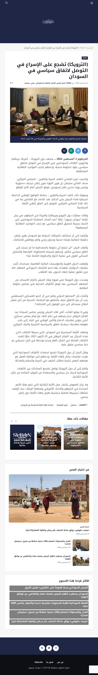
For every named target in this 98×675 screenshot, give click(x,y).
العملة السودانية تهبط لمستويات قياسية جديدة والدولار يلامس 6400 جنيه (49, 604)
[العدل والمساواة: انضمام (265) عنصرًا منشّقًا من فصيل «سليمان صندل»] (81, 545)
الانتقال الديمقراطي (43, 83)
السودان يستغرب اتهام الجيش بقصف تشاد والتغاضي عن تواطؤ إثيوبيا (42, 557)
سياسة (27, 83)
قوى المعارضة (62, 405)
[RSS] (42, 648)
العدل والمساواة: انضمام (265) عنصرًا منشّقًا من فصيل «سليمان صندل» (42, 543)
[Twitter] (49, 648)
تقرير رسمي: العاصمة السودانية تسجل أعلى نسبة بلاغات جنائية (22, 440)
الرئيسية (90, 48)
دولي (33, 83)
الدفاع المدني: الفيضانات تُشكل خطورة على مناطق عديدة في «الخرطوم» (75, 440)
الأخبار (53, 83)
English (39, 662)
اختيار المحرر (61, 83)
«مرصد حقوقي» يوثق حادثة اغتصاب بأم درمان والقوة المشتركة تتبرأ (57, 530)
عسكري (73, 405)
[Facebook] (56, 648)
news (82, 48)
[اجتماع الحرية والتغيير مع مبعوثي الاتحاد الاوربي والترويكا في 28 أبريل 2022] (49, 111)
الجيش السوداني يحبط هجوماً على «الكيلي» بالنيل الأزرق (56, 587)
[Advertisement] (49, 25)
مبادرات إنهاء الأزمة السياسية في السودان (37, 405)
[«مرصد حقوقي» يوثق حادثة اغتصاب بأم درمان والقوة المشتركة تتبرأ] (49, 498)
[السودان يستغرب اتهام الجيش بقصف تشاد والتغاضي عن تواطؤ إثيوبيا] (81, 560)
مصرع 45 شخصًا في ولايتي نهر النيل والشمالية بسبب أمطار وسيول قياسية (49, 440)
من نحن (60, 662)
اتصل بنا (49, 662)
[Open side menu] (92, 3)
